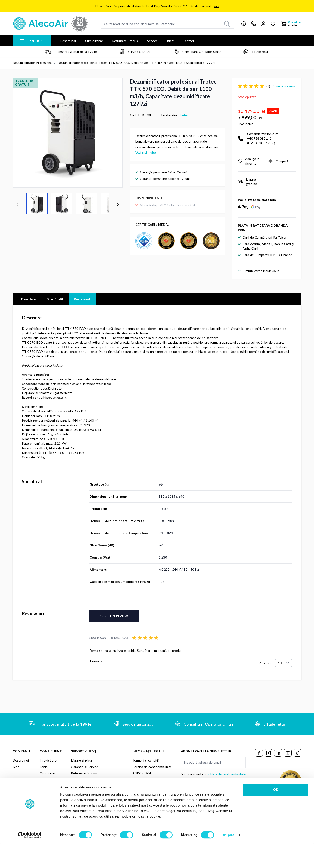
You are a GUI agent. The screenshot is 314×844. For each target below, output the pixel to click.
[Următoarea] (117, 204)
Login (44, 767)
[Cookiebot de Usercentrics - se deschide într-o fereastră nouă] (30, 835)
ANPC (136, 773)
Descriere (28, 299)
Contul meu (48, 773)
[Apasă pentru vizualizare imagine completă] (67, 132)
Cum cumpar (94, 41)
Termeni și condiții (145, 760)
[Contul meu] (263, 24)
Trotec (183, 115)
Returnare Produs (125, 41)
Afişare (228, 835)
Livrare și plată (81, 760)
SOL (148, 773)
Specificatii (55, 299)
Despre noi (68, 41)
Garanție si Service (84, 767)
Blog (170, 41)
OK (275, 790)
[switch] (126, 834)
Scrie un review (114, 616)
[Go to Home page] (50, 24)
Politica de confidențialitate (152, 767)
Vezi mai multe (145, 152)
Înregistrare (48, 760)
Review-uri (82, 299)
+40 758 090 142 (259, 138)
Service (152, 41)
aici (216, 6)
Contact (188, 41)
